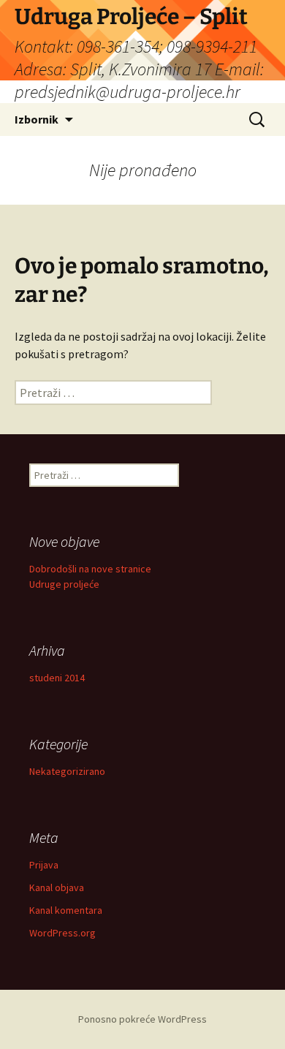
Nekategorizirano (67, 771)
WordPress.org (62, 932)
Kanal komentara (65, 910)
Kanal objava (56, 887)
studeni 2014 (57, 677)
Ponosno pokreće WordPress (142, 1019)
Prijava (43, 864)
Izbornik (36, 119)
